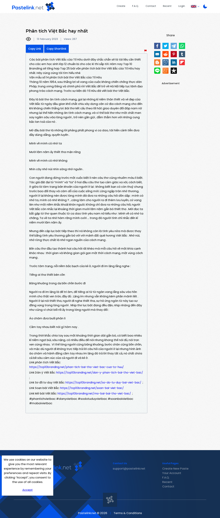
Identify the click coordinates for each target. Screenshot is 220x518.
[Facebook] (157, 46)
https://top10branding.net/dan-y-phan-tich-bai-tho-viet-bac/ (99, 372)
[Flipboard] (182, 62)
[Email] (157, 54)
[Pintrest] (174, 54)
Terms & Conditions (128, 513)
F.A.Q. (135, 6)
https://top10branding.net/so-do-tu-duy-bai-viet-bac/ (103, 382)
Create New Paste (175, 468)
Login (181, 6)
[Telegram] (174, 46)
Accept (27, 490)
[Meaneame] (165, 71)
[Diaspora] (174, 71)
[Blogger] (157, 62)
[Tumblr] (182, 54)
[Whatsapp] (182, 46)
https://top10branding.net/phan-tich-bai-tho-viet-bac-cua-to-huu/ (76, 367)
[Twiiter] (165, 46)
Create (121, 6)
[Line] (157, 71)
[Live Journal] (165, 62)
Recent (167, 6)
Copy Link (34, 49)
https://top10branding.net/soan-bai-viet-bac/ (92, 388)
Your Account (171, 473)
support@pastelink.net (129, 468)
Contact (151, 6)
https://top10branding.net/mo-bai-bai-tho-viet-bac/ (94, 393)
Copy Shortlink (56, 49)
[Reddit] (165, 54)
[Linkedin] (174, 62)
